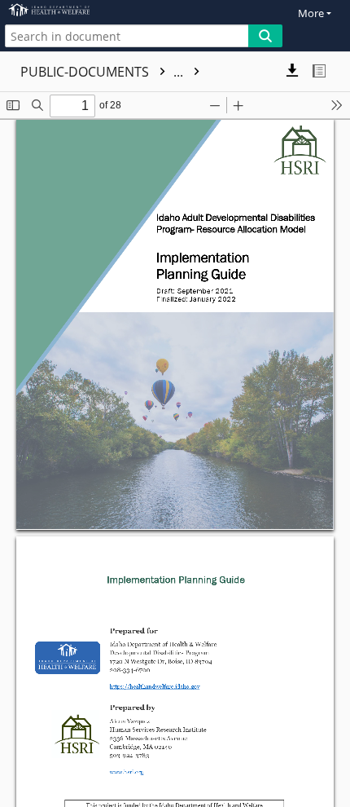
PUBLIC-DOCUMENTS (103, 72)
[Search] (265, 35)
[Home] (69, 10)
